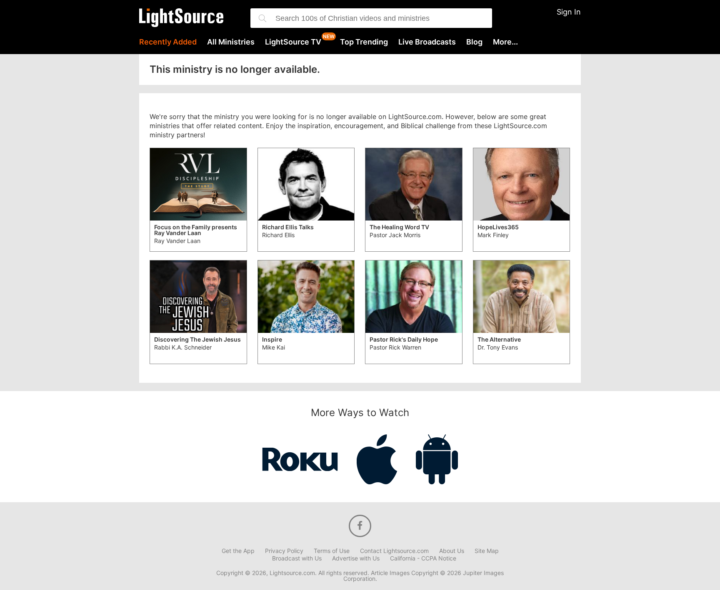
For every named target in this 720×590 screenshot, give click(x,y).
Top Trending (364, 42)
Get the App (238, 551)
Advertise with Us (356, 558)
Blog (474, 42)
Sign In (569, 11)
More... (505, 42)
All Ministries (231, 42)
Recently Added (168, 42)
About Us (451, 551)
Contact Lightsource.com (394, 551)
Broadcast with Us (297, 558)
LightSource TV (293, 42)
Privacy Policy (284, 551)
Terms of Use (332, 551)
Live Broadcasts (427, 42)
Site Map (487, 551)
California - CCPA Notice (423, 558)
